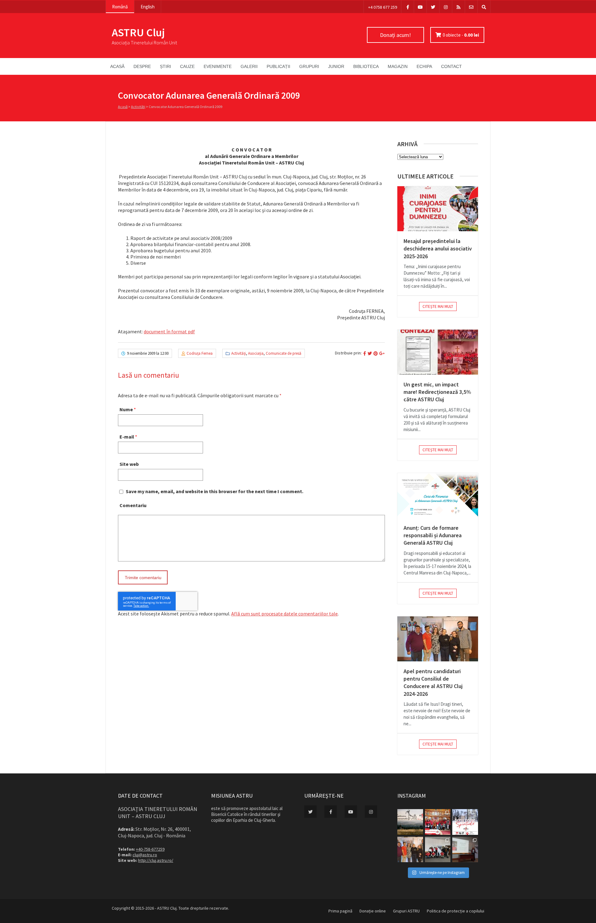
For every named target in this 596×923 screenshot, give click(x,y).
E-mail (127, 437)
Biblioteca (366, 66)
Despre (142, 66)
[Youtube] (420, 6)
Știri (165, 66)
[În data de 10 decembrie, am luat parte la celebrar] (438, 822)
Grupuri (309, 66)
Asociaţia (256, 353)
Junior (336, 66)
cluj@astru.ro (145, 855)
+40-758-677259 (150, 849)
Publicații (278, 66)
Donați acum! (395, 34)
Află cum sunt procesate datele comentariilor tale (284, 613)
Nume (126, 409)
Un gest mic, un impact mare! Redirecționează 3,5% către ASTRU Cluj (437, 392)
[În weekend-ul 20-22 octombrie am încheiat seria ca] (438, 849)
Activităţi (138, 106)
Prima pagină (340, 911)
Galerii (249, 66)
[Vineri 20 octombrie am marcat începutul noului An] (465, 849)
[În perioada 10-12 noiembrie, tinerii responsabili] (410, 849)
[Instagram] (446, 6)
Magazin (398, 66)
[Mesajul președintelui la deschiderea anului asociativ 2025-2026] (437, 208)
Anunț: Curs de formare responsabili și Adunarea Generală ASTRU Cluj (433, 535)
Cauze (187, 66)
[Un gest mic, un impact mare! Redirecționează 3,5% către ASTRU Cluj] (437, 352)
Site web (129, 464)
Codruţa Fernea (200, 353)
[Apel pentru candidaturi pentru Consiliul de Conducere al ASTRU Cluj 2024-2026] (437, 638)
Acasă (117, 66)
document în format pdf (169, 331)
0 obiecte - (461, 35)
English (148, 7)
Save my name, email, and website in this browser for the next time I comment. (214, 491)
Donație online (372, 911)
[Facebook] (407, 6)
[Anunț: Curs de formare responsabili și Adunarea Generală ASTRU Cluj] (437, 495)
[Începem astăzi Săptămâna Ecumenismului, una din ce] (410, 822)
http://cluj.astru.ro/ (155, 860)
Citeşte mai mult (437, 306)
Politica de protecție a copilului (455, 911)
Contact (451, 66)
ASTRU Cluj (138, 32)
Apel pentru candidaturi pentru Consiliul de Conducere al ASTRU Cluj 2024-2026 (433, 682)
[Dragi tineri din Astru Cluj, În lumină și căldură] (465, 822)
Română (120, 7)
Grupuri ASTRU (406, 911)
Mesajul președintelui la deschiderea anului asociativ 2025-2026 (438, 248)
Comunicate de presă (283, 353)
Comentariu (133, 505)
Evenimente (218, 66)
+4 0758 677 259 (382, 7)
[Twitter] (433, 6)
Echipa (424, 66)
